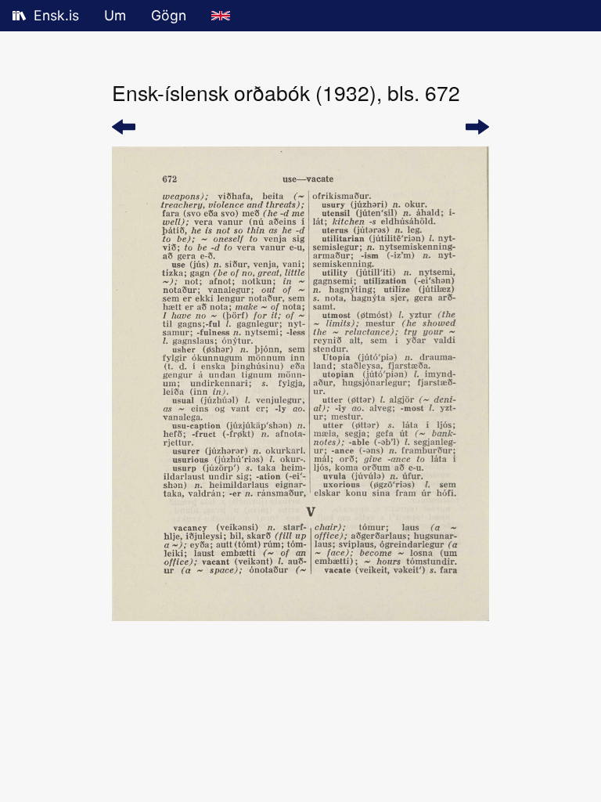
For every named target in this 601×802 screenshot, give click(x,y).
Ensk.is (56, 15)
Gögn (168, 15)
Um (115, 15)
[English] (221, 15)
